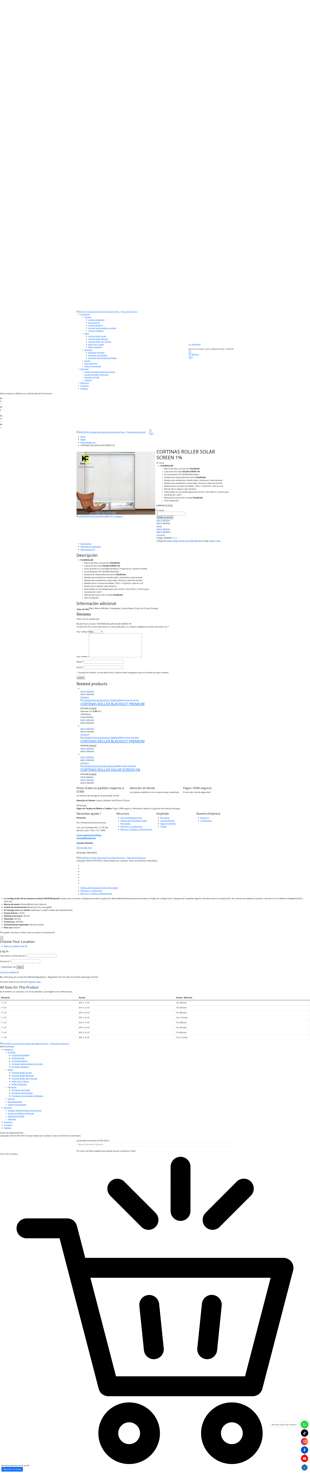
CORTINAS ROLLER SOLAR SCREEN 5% (110, 769)
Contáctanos (206, 820)
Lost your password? (9, 972)
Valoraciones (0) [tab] (87, 549)
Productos (85, 314)
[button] (163, 520)
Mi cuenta (164, 817)
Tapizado (88, 380)
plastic (212, 541)
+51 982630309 (194, 344)
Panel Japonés (94, 322)
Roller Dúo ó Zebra (96, 344)
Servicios (84, 369)
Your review (83, 656)
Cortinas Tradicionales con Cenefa (102, 328)
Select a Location (15, 946)
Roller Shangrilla (95, 347)
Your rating (82, 631)
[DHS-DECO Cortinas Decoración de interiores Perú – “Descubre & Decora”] (107, 311)
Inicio (82, 436)
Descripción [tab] (85, 543)
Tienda (163, 826)
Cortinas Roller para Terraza (99, 341)
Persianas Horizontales (97, 355)
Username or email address (13, 955)
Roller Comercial (180, 541)
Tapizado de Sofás (91, 377)
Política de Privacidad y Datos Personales (99, 887)
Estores (87, 361)
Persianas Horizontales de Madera (102, 358)
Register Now (34, 982)
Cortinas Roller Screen (97, 336)
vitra (218, 541)
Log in (20, 967)
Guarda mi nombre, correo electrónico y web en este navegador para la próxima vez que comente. (124, 672)
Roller (86, 333)
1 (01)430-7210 (84, 848)
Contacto (84, 385)
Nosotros (84, 383)
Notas (159, 526)
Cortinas (87, 317)
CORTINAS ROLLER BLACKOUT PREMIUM (112, 703)
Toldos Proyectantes (92, 366)
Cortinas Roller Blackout (98, 339)
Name (80, 661)
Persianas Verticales (96, 352)
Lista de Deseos (167, 820)
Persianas (88, 350)
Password (5, 961)
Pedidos (84, 388)
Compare (160, 535)
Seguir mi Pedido (168, 823)
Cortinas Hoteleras (96, 331)
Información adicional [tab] (90, 546)
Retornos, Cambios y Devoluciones (136, 829)
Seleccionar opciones (129, 700)
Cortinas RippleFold (96, 320)
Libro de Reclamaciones (131, 817)
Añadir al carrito (164, 517)
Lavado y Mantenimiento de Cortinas (99, 372)
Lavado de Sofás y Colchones (96, 374)
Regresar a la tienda (12, 1469)
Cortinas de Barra (95, 325)
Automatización (90, 363)
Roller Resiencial (87, 442)
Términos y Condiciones (131, 826)
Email (80, 667)
